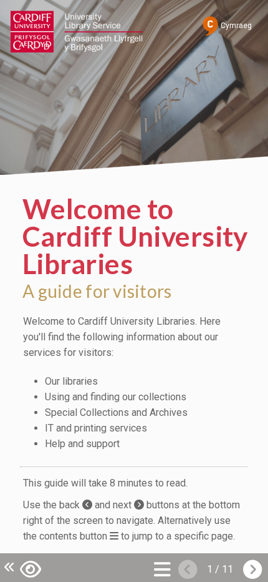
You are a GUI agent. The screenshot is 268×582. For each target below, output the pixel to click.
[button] (30, 567)
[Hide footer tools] (8, 567)
